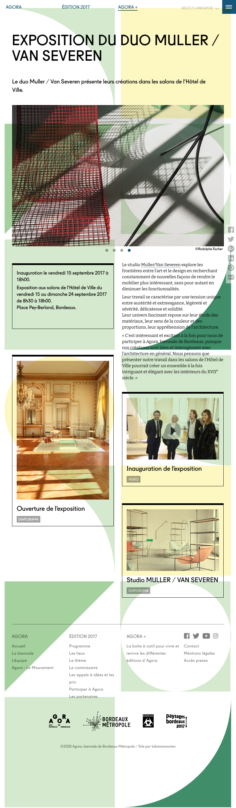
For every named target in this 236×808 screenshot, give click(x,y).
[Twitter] (196, 635)
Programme (79, 646)
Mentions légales (199, 653)
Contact (191, 646)
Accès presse (196, 660)
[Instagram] (215, 635)
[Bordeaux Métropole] (106, 729)
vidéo (133, 479)
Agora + (128, 7)
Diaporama (28, 519)
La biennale (22, 653)
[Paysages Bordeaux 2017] (176, 726)
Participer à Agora (86, 689)
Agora (14, 7)
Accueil (18, 646)
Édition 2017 (76, 7)
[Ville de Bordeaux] (148, 726)
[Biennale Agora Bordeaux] (59, 726)
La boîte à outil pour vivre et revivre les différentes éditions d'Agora (153, 653)
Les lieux (77, 653)
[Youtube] (206, 635)
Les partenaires (83, 696)
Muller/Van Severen (160, 264)
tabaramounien (164, 746)
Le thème (77, 660)
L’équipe (19, 660)
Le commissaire (83, 667)
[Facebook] (187, 635)
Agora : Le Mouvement (33, 667)
